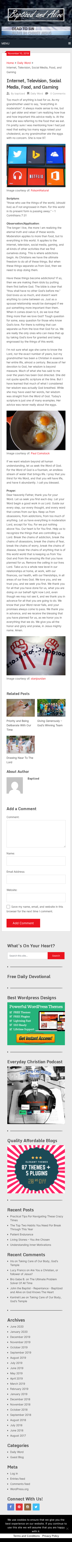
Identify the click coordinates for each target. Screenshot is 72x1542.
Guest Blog (17, 1457)
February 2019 (19, 1388)
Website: (12, 890)
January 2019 (18, 1394)
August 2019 (18, 1357)
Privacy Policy (50, 1535)
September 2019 (20, 1352)
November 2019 (20, 1342)
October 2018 (19, 1409)
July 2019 (16, 1362)
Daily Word (24, 62)
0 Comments (57, 93)
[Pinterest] (19, 1507)
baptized (20, 93)
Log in (14, 1473)
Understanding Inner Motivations (30, 1244)
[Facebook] (10, 1507)
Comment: (13, 817)
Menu (5, 43)
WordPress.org (19, 1489)
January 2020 (19, 1331)
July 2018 (16, 1425)
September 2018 (20, 1414)
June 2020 (17, 1326)
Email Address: (16, 871)
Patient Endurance (21, 1234)
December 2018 (20, 1399)
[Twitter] (36, 1507)
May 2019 (16, 1373)
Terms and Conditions (26, 1535)
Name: (11, 853)
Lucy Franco (18, 1270)
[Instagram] (27, 1507)
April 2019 (16, 1378)
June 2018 (16, 1430)
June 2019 (16, 1368)
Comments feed (20, 1483)
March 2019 (17, 1383)
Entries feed (17, 1478)
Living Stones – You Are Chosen (30, 1239)
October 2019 (19, 1347)
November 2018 (20, 1404)
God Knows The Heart (40, 1292)
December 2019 (20, 1337)
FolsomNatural (40, 190)
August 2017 (18, 1435)
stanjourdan (38, 678)
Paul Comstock (40, 453)
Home (10, 62)
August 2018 (18, 1420)
